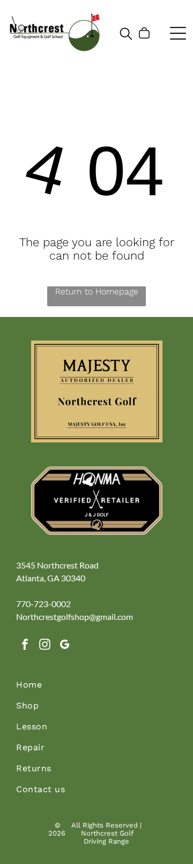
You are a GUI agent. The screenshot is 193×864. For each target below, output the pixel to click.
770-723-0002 (43, 604)
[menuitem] (96, 690)
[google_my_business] (64, 646)
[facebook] (24, 646)
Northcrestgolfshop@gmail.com (74, 616)
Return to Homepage (96, 291)
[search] (126, 34)
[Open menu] (178, 33)
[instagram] (44, 646)
